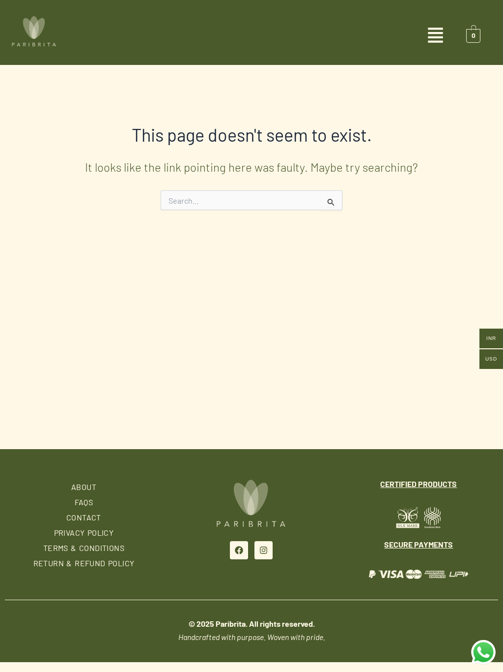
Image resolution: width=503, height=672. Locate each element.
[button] (251, 36)
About (83, 486)
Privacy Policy (84, 532)
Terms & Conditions (83, 547)
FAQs (84, 502)
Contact (83, 517)
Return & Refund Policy (84, 563)
